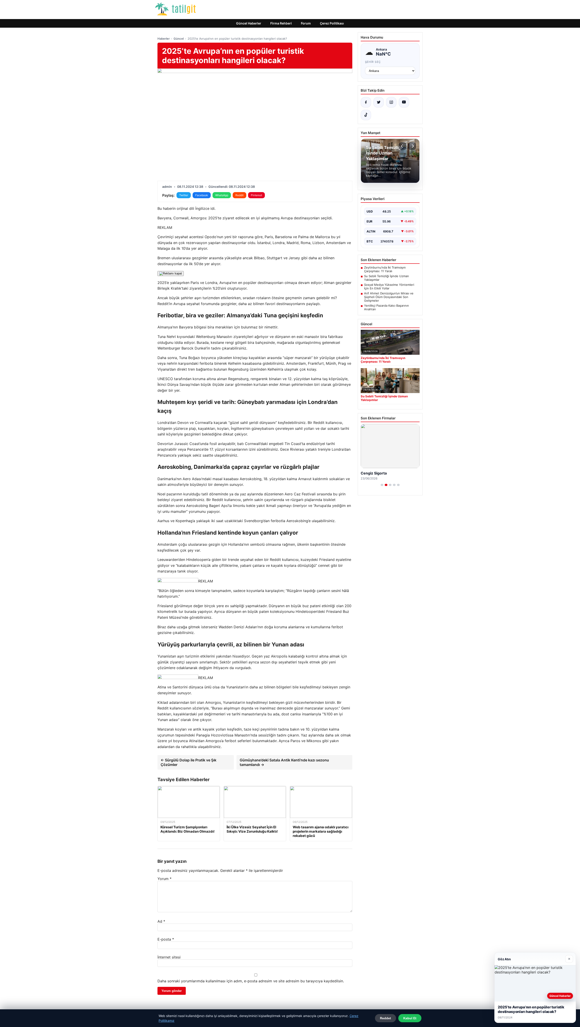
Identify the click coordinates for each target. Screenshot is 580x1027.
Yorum (164, 878)
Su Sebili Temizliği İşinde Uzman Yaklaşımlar (386, 277)
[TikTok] (366, 115)
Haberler (163, 38)
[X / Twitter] (378, 102)
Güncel (179, 38)
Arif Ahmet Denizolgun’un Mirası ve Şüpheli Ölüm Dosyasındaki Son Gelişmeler (388, 296)
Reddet (385, 1018)
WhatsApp (221, 195)
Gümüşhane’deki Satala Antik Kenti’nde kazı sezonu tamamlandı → (284, 762)
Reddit (239, 195)
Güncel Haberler (248, 23)
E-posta (165, 939)
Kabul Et (409, 1018)
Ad (161, 921)
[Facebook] (366, 102)
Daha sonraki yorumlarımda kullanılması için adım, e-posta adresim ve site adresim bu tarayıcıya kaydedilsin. (250, 981)
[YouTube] (404, 102)
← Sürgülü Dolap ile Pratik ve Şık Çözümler (188, 762)
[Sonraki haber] (412, 146)
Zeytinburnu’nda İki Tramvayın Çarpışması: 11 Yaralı (385, 269)
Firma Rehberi (281, 23)
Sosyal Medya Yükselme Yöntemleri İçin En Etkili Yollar (389, 286)
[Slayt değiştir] (382, 485)
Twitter (183, 195)
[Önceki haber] (402, 146)
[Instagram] (391, 102)
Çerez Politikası (332, 23)
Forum (306, 23)
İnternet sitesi (169, 957)
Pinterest (256, 195)
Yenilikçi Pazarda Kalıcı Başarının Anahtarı (386, 307)
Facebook (201, 195)
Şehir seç (373, 62)
